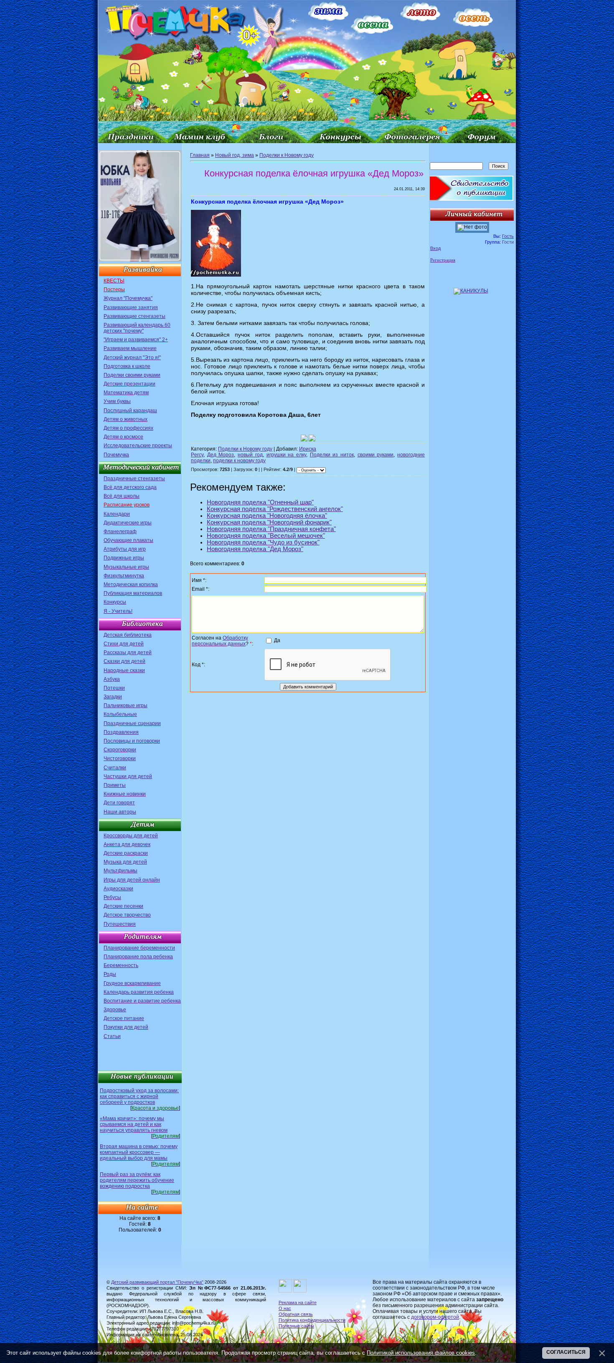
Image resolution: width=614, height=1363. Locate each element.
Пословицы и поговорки (132, 741)
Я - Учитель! (118, 611)
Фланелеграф (120, 531)
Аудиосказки (118, 889)
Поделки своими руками (132, 375)
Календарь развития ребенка (139, 992)
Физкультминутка (124, 576)
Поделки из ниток (332, 455)
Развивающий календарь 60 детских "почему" (137, 328)
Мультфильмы (120, 871)
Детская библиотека (128, 635)
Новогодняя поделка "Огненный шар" (260, 502)
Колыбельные (120, 714)
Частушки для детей (128, 776)
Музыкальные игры (126, 567)
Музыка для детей (125, 862)
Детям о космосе (123, 437)
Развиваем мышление (130, 348)
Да (277, 640)
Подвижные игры (124, 558)
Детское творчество (127, 915)
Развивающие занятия (131, 307)
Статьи (112, 1036)
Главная (200, 155)
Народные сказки (124, 670)
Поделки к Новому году (286, 155)
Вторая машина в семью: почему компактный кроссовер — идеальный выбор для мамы (139, 1152)
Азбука (112, 679)
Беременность (121, 965)
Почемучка (116, 455)
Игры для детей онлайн (132, 880)
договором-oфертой (435, 1317)
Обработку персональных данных (220, 641)
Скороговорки (120, 750)
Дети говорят (119, 803)
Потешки (114, 688)
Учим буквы (117, 401)
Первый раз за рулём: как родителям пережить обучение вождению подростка (137, 1180)
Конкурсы (115, 602)
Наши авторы (120, 812)
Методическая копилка (131, 584)
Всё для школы (122, 496)
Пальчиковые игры (125, 705)
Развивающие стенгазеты (134, 316)
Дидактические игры (128, 523)
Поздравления (121, 732)
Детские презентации (129, 384)
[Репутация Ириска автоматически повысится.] (304, 438)
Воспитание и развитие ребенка (142, 1001)
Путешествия (120, 924)
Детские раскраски (126, 853)
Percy (197, 455)
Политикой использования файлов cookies (421, 1353)
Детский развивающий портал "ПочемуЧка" (157, 1282)
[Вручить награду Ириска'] (312, 438)
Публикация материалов (133, 593)
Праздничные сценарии (132, 723)
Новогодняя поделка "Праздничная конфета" (271, 529)
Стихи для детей (124, 644)
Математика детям (126, 393)
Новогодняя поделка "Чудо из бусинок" (263, 542)
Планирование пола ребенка (138, 957)
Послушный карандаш (130, 410)
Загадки (113, 697)
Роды (110, 974)
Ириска (307, 449)
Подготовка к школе (127, 366)
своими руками (376, 455)
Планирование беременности (139, 948)
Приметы (115, 785)
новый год (250, 455)
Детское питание (124, 1018)
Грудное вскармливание (132, 983)
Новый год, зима (234, 155)
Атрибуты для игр (125, 549)
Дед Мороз (220, 455)
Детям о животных (125, 419)
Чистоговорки (120, 758)
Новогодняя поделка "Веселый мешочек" (266, 535)
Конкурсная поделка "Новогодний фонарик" (269, 522)
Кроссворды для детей (131, 836)
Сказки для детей (124, 661)
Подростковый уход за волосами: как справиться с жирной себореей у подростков (139, 1096)
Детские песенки (123, 906)
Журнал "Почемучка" (128, 298)
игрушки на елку (286, 455)
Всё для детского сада (130, 487)
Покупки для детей (126, 1027)
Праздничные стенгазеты (134, 478)
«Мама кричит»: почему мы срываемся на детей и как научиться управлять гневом (133, 1124)
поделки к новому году (239, 461)
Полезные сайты (296, 1325)
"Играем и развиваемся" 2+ (136, 340)
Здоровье (115, 1010)
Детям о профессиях (128, 428)
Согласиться (566, 1352)
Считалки (115, 768)
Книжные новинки (125, 794)
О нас (285, 1308)
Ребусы (112, 897)
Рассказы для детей (128, 652)
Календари (117, 514)
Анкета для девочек (127, 844)
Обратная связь (296, 1314)
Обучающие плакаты (128, 540)
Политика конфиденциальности (312, 1320)
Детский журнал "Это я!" (132, 357)
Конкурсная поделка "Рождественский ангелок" (275, 509)
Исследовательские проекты (138, 445)
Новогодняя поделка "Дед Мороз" (255, 549)
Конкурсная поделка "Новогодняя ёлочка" (267, 515)
